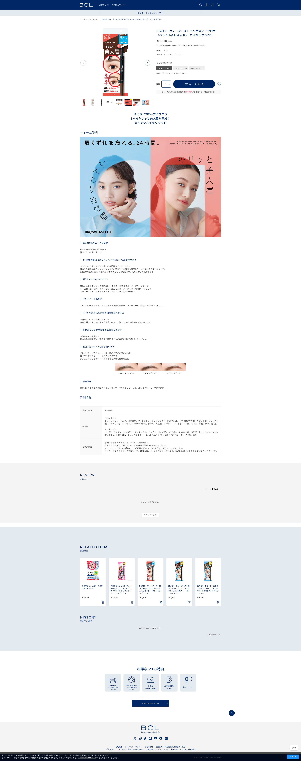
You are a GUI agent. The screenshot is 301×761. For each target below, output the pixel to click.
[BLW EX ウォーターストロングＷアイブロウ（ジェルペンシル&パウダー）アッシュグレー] (208, 570)
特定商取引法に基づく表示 (175, 747)
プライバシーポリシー (133, 747)
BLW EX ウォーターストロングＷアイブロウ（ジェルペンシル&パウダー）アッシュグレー (208, 589)
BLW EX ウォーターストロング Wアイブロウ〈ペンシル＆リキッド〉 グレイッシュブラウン (150, 589)
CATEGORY (118, 5)
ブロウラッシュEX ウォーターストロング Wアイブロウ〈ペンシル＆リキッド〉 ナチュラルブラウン (121, 589)
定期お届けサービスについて (157, 749)
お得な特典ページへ (150, 703)
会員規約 (158, 747)
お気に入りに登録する (219, 84)
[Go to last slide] (100, 12)
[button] (147, 62)
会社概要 (119, 747)
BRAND (102, 5)
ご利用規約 (149, 747)
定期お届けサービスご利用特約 (183, 749)
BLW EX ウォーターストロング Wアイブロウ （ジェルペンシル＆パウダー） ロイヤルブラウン (179, 589)
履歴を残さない (215, 634)
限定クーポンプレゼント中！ (150, 12)
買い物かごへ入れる (194, 84)
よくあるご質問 (125, 749)
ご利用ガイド (111, 749)
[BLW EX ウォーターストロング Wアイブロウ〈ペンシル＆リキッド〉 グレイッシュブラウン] (150, 570)
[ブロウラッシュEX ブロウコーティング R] (93, 570)
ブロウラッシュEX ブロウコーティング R (92, 587)
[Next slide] (200, 12)
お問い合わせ (138, 749)
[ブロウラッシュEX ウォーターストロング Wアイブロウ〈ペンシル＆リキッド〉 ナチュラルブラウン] (122, 570)
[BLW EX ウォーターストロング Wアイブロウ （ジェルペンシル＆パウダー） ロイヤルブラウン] (179, 570)
